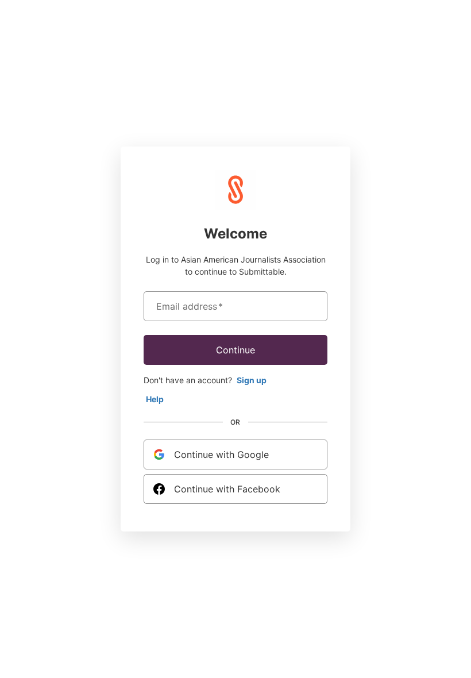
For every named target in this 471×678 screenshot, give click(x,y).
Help (155, 399)
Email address (189, 306)
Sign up (252, 380)
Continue (235, 350)
